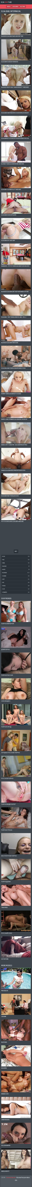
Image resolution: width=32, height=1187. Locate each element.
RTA (16, 1180)
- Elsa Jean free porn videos (18, 1177)
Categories (15, 6)
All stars (22, 6)
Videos (8, 6)
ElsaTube (6, 2)
